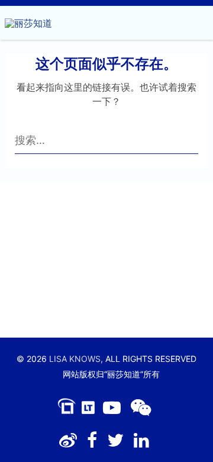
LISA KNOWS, (76, 359)
